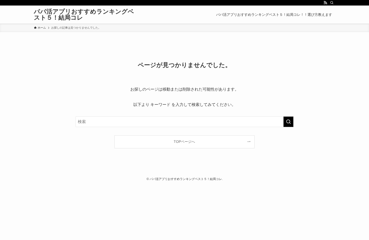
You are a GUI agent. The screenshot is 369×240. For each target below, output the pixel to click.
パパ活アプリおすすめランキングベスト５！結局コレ (84, 15)
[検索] (332, 3)
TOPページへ (184, 142)
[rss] (325, 3)
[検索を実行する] (288, 121)
